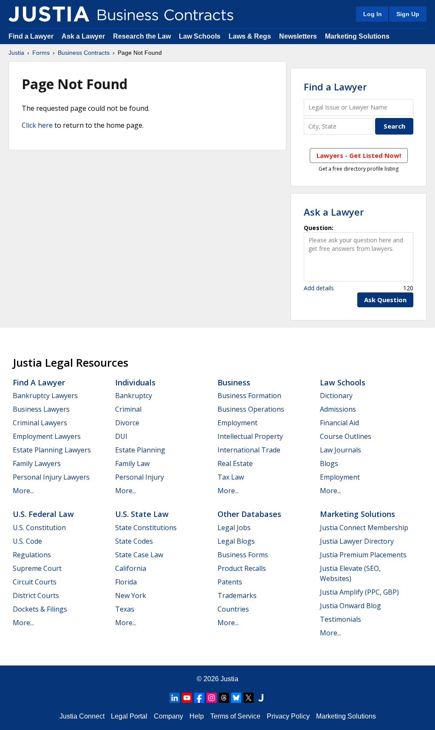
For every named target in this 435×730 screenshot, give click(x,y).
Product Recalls (242, 568)
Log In (372, 14)
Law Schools (199, 36)
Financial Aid (339, 422)
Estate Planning (140, 450)
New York (130, 595)
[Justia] (48, 14)
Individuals (135, 382)
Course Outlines (345, 436)
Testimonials (340, 619)
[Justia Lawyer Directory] (261, 698)
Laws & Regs (250, 36)
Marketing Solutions (357, 36)
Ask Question (385, 299)
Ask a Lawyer (84, 36)
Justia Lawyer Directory (357, 541)
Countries (233, 609)
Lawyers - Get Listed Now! (358, 155)
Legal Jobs (234, 527)
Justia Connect (82, 716)
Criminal (128, 409)
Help (196, 716)
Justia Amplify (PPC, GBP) (359, 592)
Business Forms (243, 554)
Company (168, 716)
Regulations (32, 554)
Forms (41, 52)
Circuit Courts (34, 582)
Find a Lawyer (31, 36)
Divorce (127, 422)
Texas (124, 609)
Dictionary (336, 395)
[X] (248, 698)
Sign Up (407, 14)
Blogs (329, 463)
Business (234, 382)
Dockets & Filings (40, 609)
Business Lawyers (41, 409)
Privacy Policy (288, 716)
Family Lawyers (37, 463)
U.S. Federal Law (43, 514)
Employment (237, 422)
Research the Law (142, 36)
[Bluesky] (236, 698)
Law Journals (340, 450)
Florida (126, 582)
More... (23, 490)
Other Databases (249, 514)
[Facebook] (199, 698)
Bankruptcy (133, 395)
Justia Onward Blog (350, 605)
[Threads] (224, 698)
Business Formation (249, 395)
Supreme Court (37, 568)
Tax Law (231, 477)
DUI (121, 436)
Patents (230, 582)
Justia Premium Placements (363, 554)
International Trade (249, 450)
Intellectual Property (250, 436)
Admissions (338, 409)
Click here (37, 125)
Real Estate (235, 463)
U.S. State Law (142, 514)
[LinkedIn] (174, 698)
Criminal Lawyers (40, 422)
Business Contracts (84, 52)
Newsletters (298, 36)
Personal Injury (139, 477)
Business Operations (251, 409)
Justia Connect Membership (364, 527)
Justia (16, 52)
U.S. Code (27, 541)
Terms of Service (235, 716)
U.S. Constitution (39, 527)
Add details (319, 288)
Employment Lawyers (47, 436)
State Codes (134, 541)
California (130, 568)
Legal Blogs (236, 541)
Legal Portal (129, 716)
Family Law (132, 463)
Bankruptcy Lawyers (45, 395)
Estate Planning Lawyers (52, 450)
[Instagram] (211, 698)
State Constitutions (146, 527)
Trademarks (237, 595)
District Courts (36, 595)
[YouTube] (187, 698)
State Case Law (139, 554)
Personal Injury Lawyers (51, 477)
